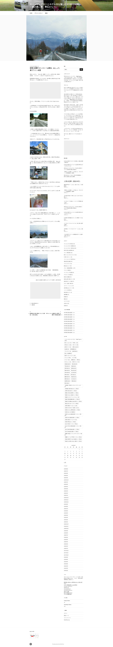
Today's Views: (67, 600)
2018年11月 (66, 526)
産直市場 (74, 351)
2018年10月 (66, 528)
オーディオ (66, 301)
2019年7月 (66, 508)
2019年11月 (66, 499)
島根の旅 (67, 370)
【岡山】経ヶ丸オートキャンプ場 (71, 403)
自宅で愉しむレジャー (68, 287)
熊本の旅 (67, 383)
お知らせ (65, 303)
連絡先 (46, 13)
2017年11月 (66, 552)
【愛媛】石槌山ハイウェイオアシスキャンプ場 (73, 434)
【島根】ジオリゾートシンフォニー (72, 397)
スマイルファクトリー (68, 590)
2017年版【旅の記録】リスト (69, 312)
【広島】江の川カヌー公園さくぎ (72, 407)
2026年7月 (66, 471)
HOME (31, 13)
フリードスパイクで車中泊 (69, 259)
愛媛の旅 (67, 376)
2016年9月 (66, 557)
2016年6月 (66, 561)
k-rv (38, 66)
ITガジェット (68, 361)
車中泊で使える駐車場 (68, 250)
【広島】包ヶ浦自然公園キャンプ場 (72, 417)
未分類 (65, 305)
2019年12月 (66, 497)
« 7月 (65, 462)
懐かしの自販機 (68, 353)
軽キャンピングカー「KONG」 (71, 342)
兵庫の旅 (67, 368)
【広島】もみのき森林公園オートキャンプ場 (73, 415)
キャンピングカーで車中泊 (69, 248)
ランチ (74, 357)
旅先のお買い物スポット (35, 303)
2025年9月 (66, 477)
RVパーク (75, 344)
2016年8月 (66, 559)
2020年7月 (66, 482)
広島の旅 (67, 372)
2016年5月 (66, 563)
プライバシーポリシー (39, 13)
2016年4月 (66, 566)
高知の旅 (73, 376)
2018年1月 (66, 548)
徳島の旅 (67, 374)
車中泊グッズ (68, 344)
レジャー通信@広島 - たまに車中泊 (70, 584)
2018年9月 (66, 530)
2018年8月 (66, 532)
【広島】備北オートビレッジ (71, 405)
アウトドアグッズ (67, 263)
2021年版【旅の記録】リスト (69, 321)
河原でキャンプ (75, 361)
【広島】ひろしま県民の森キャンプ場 (72, 409)
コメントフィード (67, 617)
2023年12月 (66, 479)
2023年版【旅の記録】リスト (69, 325)
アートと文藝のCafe (68, 594)
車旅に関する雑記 (67, 261)
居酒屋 (73, 359)
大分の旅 (73, 378)
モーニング (68, 357)
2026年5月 (66, 475)
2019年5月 (66, 513)
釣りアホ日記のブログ (68, 592)
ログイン (65, 613)
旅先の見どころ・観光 (68, 281)
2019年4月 (66, 515)
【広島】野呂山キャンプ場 (70, 421)
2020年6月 (66, 484)
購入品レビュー (67, 265)
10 (64, 453)
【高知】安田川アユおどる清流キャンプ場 (73, 439)
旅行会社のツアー (67, 292)
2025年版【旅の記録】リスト (69, 330)
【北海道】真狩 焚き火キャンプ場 (72, 388)
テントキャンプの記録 (68, 272)
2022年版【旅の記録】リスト (69, 323)
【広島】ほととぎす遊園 (70, 412)
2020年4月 (66, 488)
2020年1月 (66, 495)
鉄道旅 (65, 296)
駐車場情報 (73, 349)
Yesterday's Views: (68, 604)
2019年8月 (66, 506)
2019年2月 (66, 519)
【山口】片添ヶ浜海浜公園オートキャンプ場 (73, 427)
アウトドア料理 (67, 270)
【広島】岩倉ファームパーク (71, 419)
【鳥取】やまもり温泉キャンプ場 (71, 395)
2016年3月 (66, 568)
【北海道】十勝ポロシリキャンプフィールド (73, 386)
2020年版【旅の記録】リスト (69, 319)
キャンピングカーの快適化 (69, 245)
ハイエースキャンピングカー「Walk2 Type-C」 (73, 340)
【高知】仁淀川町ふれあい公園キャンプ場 (73, 441)
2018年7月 (66, 535)
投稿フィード (66, 615)
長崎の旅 (74, 381)
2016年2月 (66, 570)
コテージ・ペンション (68, 285)
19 (70, 455)
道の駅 (67, 349)
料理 (78, 359)
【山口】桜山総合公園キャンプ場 (71, 431)
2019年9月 (66, 504)
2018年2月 (66, 546)
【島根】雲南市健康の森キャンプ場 (72, 399)
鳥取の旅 (73, 368)
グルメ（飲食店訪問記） (68, 268)
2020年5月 (66, 486)
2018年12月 (66, 524)
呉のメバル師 (66, 591)
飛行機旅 (65, 294)
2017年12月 (66, 550)
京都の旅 (73, 366)
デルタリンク (66, 587)
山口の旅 (73, 372)
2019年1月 (66, 521)
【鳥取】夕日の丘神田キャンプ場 (71, 392)
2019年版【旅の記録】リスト (69, 316)
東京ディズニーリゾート (70, 355)
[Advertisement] (45, 90)
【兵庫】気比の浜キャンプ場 (71, 390)
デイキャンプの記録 (67, 274)
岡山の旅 (73, 370)
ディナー (67, 359)
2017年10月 (66, 555)
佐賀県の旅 (67, 381)
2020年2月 (66, 493)
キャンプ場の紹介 (67, 252)
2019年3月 (66, 517)
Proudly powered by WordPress (58, 644)
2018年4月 (66, 541)
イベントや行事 (67, 290)
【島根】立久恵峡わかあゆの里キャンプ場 (73, 401)
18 (67, 455)
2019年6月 (66, 510)
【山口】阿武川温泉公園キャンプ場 (72, 429)
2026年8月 (66, 468)
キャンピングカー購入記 (68, 243)
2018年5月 (66, 539)
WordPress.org (67, 619)
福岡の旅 (67, 378)
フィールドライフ (67, 588)
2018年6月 (66, 537)
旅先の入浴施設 (67, 276)
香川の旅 (73, 374)
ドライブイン (68, 351)
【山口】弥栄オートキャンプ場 (71, 423)
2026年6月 (66, 473)
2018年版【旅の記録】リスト (69, 314)
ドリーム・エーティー (68, 586)
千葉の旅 (67, 366)
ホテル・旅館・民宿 (67, 283)
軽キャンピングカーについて (69, 254)
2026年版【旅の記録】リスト (69, 332)
